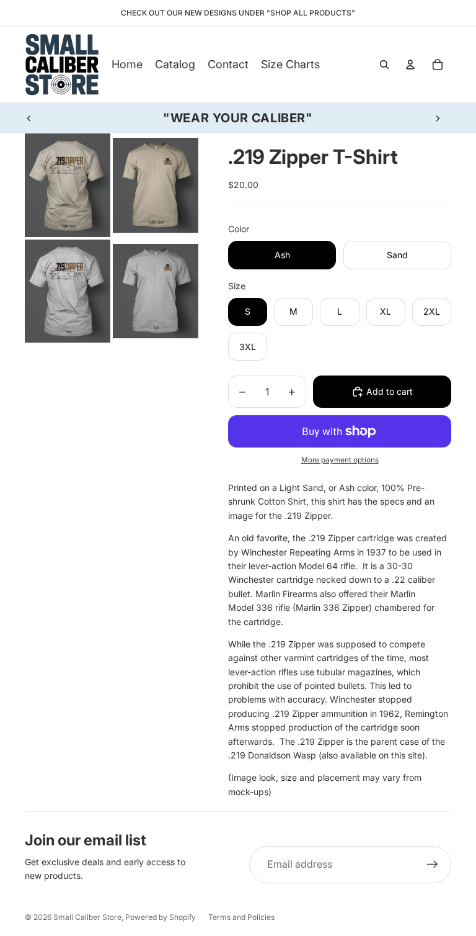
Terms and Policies (241, 917)
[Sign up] (433, 865)
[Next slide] (437, 118)
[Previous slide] (29, 118)
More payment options (340, 460)
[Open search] (384, 64)
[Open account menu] (410, 64)
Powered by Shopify (160, 917)
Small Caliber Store (87, 917)
